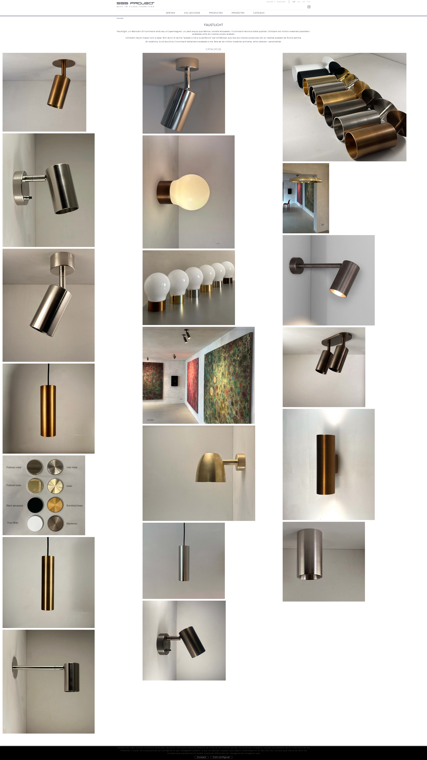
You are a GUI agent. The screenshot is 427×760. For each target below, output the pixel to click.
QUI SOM (270, 1)
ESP (303, 1)
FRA (308, 1)
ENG (299, 1)
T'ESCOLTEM (281, 1)
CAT (294, 1)
